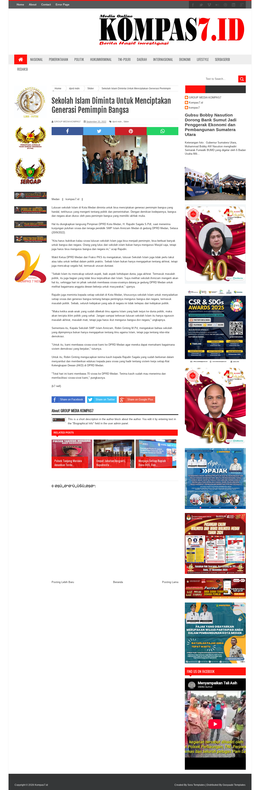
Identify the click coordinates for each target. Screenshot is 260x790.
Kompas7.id (196, 102)
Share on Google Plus (140, 399)
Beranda (118, 582)
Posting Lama (170, 582)
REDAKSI (22, 69)
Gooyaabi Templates (234, 785)
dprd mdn (117, 121)
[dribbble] (225, 5)
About (32, 4)
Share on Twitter (105, 399)
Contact (46, 4)
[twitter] (201, 5)
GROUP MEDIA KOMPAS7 (205, 97)
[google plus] (242, 5)
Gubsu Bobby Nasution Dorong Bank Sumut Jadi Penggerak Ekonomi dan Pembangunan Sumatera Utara (210, 125)
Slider (126, 121)
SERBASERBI (222, 59)
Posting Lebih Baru (63, 582)
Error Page (62, 4)
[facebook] (193, 5)
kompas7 (194, 107)
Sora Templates (196, 785)
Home (20, 4)
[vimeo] (209, 5)
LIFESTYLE (203, 59)
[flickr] (217, 5)
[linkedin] (234, 5)
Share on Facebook (71, 399)
